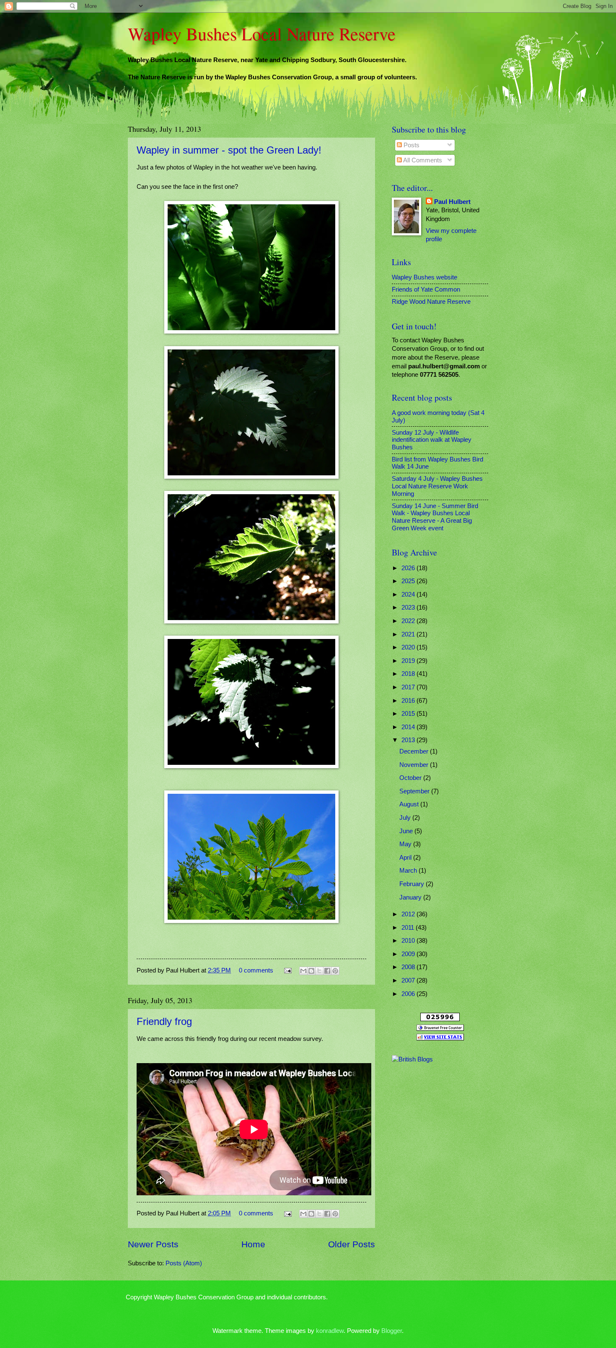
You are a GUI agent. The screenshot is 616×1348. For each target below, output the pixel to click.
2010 (409, 940)
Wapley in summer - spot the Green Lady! (229, 150)
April (406, 857)
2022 (409, 621)
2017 (409, 687)
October (411, 777)
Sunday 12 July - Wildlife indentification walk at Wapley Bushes (431, 440)
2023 (409, 607)
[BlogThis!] (311, 971)
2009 (409, 954)
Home (253, 1244)
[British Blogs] (412, 1059)
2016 (409, 700)
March (409, 870)
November (414, 764)
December (414, 751)
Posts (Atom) (184, 1263)
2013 (409, 740)
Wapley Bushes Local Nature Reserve (262, 33)
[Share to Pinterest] (335, 971)
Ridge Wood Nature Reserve (431, 301)
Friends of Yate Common (426, 289)
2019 (409, 660)
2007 (409, 980)
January (411, 897)
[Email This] (303, 971)
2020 (409, 647)
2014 (409, 727)
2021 (409, 634)
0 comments (256, 970)
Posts (410, 145)
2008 (409, 967)
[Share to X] (319, 971)
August (409, 804)
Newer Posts (153, 1244)
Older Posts (351, 1244)
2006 (409, 994)
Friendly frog (164, 1021)
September (415, 791)
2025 (409, 581)
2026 (409, 568)
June (406, 831)
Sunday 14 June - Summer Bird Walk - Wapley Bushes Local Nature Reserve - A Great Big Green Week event (435, 517)
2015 (409, 713)
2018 (409, 673)
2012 (409, 914)
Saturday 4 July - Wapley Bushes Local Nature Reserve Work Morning (437, 486)
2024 (409, 594)
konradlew (330, 1330)
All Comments (422, 160)
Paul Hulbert (452, 201)
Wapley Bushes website (424, 277)
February (412, 884)
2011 (408, 927)
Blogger (391, 1330)
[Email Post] (287, 970)
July (405, 817)
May (406, 844)
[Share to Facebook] (327, 971)
